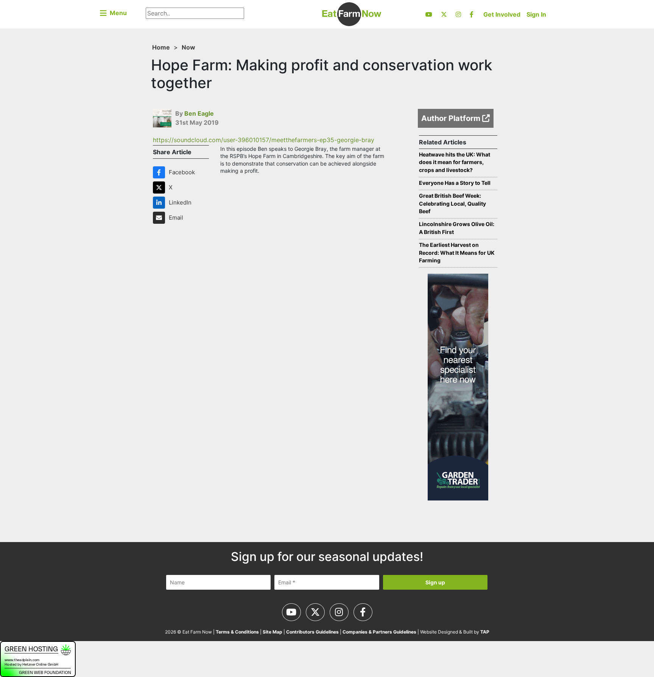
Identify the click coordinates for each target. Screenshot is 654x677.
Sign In (536, 14)
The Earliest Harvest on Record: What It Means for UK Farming (457, 253)
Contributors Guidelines (312, 632)
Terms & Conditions (237, 632)
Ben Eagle (199, 113)
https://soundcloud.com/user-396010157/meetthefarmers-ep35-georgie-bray (263, 140)
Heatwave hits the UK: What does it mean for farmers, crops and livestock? (454, 162)
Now (188, 47)
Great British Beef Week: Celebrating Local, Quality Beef (452, 203)
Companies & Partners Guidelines (379, 632)
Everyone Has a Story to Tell (454, 183)
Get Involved (501, 14)
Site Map (272, 632)
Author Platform (451, 118)
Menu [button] (117, 13)
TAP (484, 632)
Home (161, 47)
